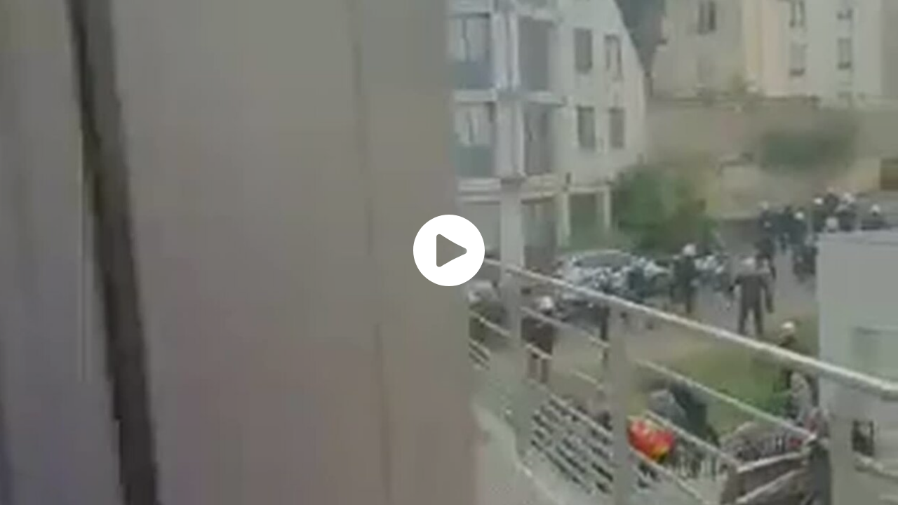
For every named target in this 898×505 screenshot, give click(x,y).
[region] (449, 252)
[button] (449, 250)
